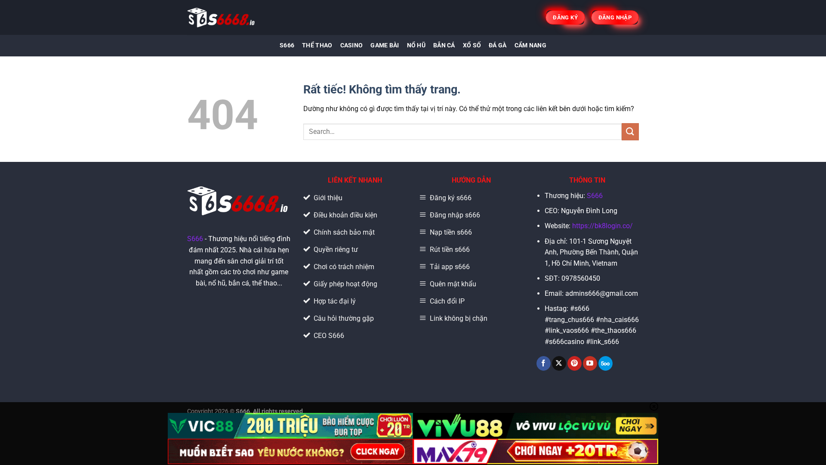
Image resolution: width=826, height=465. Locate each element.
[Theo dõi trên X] (559, 363)
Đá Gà (497, 45)
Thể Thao (317, 45)
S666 (287, 45)
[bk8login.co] (221, 17)
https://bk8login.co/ (602, 226)
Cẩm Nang (530, 45)
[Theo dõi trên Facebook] (543, 363)
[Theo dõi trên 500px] (605, 363)
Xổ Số (472, 45)
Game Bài (384, 45)
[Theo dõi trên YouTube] (590, 363)
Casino (351, 45)
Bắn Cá (444, 45)
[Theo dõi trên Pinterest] (574, 363)
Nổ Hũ (416, 45)
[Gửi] (630, 131)
